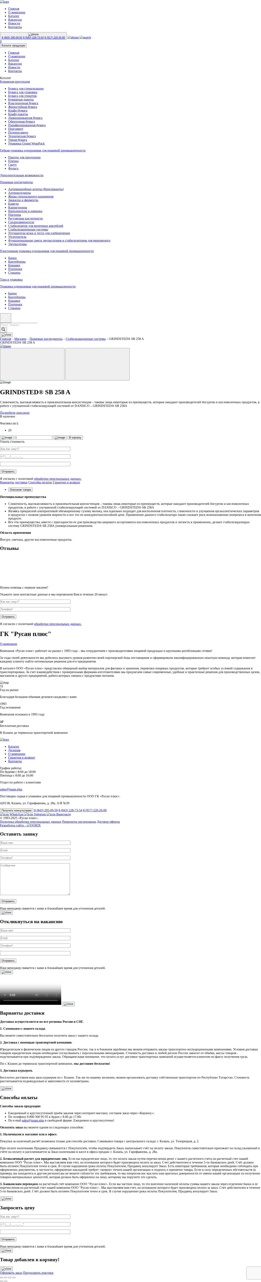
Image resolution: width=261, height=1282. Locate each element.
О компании (16, 12)
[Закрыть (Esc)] (1, 1277)
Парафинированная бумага (27, 125)
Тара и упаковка (11, 279)
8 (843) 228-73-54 (33, 37)
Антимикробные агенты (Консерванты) (36, 189)
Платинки (15, 269)
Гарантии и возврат (66, 482)
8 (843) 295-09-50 (12, 37)
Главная (13, 8)
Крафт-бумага (17, 110)
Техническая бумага (22, 136)
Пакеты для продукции (24, 157)
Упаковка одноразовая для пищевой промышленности (38, 286)
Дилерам (14, 750)
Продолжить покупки (38, 1272)
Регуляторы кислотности (25, 218)
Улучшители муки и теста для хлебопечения (39, 233)
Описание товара (20, 489)
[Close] (6, 912)
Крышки (14, 265)
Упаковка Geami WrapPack (26, 143)
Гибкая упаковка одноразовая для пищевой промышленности (43, 150)
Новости (14, 23)
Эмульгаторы (17, 244)
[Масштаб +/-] (13, 1277)
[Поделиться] (5, 1277)
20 (9, 430)
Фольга (13, 168)
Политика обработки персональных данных (30, 821)
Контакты (15, 27)
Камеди (13, 203)
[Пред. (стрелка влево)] (1, 1281)
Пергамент (15, 129)
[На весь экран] (9, 1277)
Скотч (12, 164)
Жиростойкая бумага (22, 107)
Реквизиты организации (79, 821)
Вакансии (15, 19)
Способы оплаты (40, 482)
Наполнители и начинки (25, 211)
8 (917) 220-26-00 (54, 37)
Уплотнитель (17, 236)
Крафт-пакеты (18, 114)
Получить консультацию (17, 810)
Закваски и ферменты (23, 200)
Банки (12, 258)
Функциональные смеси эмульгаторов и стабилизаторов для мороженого (59, 240)
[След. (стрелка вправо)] (5, 1281)
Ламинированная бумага (25, 118)
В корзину (75, 437)
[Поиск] (3, 330)
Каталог (13, 16)
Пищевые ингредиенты (16, 182)
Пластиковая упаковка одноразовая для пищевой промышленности (47, 251)
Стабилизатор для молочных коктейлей (35, 225)
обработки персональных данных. (58, 478)
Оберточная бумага (21, 121)
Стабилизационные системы (28, 229)
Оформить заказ (11, 1272)
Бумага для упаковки (22, 92)
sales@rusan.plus (11, 789)
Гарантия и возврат (21, 757)
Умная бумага (17, 140)
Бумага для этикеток (22, 96)
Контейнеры (16, 261)
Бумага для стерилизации (26, 88)
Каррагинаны (17, 207)
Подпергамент (18, 132)
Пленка (13, 161)
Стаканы (14, 272)
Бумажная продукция (15, 81)
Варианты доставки (14, 482)
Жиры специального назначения (30, 196)
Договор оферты (108, 821)
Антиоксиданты (19, 192)
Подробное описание (15, 412)
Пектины (14, 214)
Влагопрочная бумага (23, 103)
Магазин (20, 339)
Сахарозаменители (21, 222)
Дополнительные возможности (21, 175)
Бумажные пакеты (21, 99)
